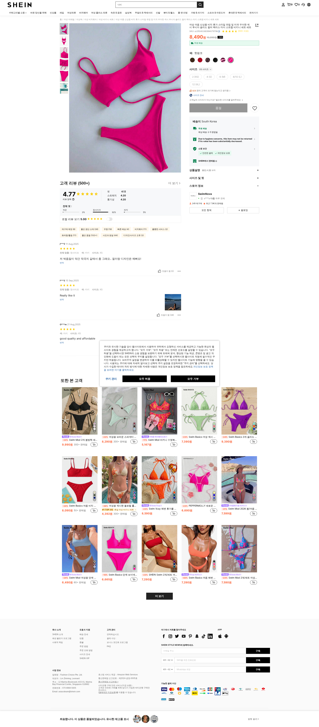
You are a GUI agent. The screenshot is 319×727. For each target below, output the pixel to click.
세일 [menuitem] (62, 12)
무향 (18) (108, 229)
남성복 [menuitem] (128, 12)
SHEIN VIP (84, 658)
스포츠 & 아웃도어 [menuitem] (216, 12)
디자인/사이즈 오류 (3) (133, 235)
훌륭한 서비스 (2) (160, 229)
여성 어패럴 (69, 19)
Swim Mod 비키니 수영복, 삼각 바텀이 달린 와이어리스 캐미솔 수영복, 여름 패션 (159, 440)
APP (220, 630)
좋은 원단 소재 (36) (89, 229)
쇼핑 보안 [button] (202, 149)
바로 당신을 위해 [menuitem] (38, 12)
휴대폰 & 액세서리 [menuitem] (237, 12)
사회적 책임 (57, 642)
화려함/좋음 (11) (69, 235)
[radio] (192, 60)
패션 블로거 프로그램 (61, 638)
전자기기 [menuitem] (253, 12)
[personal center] (283, 5)
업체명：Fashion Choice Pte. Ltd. (67, 675)
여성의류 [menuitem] (71, 12)
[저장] (254, 108)
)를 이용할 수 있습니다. (125, 692)
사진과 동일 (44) (110, 235)
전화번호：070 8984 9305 (64, 688)
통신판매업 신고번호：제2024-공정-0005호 (117, 678)
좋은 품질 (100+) (89, 235)
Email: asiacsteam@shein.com (66, 691)
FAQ (109, 646)
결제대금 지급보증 (107, 692)
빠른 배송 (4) (123, 229)
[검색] (200, 4)
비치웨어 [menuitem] (83, 12)
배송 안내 (84, 634)
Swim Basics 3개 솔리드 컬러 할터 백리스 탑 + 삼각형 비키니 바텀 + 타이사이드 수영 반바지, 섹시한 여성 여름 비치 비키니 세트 (239, 437)
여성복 (79, 19)
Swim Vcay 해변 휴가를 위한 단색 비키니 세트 (159, 508)
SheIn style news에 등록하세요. (177, 645)
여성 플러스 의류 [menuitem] (99, 12)
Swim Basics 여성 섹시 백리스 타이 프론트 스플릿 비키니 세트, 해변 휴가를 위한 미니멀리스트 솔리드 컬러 (199, 437)
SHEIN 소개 (57, 634)
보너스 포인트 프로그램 (117, 642)
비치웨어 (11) (141, 229)
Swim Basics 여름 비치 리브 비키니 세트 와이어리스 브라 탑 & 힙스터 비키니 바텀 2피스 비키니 (80, 505)
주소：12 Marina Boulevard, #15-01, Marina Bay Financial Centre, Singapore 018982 (72, 683)
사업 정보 (56, 670)
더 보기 (159, 596)
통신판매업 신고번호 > (108, 682)
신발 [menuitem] (158, 12)
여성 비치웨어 (90, 19)
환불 (82, 642)
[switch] (109, 219)
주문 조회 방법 (86, 650)
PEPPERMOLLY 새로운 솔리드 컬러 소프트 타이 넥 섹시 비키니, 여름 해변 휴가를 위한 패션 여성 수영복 (199, 505)
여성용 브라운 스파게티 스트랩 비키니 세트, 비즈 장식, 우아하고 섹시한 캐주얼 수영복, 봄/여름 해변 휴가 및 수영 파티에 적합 (120, 437)
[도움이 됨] (159, 271)
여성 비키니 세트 (106, 19)
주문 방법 (84, 646)
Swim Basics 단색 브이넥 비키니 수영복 (120, 574)
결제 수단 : (111, 638)
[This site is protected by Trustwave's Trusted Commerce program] (163, 699)
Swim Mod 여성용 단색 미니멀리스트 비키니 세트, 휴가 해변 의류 (80, 577)
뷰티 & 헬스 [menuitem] (169, 12)
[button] (303, 5)
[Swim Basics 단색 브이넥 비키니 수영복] (119, 548)
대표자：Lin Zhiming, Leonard (66, 678)
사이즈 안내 (85, 654)
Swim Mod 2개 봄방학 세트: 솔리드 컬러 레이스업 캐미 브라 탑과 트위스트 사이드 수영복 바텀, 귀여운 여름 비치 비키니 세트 (80, 440)
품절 (218, 108)
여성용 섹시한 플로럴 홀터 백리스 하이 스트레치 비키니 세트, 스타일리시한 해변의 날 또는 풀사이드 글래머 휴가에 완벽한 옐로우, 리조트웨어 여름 (120, 505)
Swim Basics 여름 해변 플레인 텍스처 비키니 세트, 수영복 (199, 577)
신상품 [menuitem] (53, 12)
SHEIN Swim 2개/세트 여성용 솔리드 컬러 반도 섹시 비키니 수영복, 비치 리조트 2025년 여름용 (159, 574)
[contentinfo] (215, 691)
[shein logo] (19, 4)
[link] (290, 4)
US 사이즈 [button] (204, 69)
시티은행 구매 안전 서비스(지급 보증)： (116, 685)
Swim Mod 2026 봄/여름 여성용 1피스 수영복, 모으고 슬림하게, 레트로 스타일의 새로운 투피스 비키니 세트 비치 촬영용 (239, 508)
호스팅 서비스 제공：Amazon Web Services (118, 674)
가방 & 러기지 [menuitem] (197, 12)
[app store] (220, 638)
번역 (62, 263)
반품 (82, 638)
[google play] (226, 638)
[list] (187, 636)
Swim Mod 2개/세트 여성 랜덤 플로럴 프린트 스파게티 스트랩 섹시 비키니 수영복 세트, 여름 (239, 577)
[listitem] (80, 419)
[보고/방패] (179, 271)
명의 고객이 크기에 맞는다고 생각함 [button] (210, 90)
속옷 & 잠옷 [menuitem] (116, 12)
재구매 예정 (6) (68, 229)
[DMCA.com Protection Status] (171, 699)
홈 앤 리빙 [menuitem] (183, 12)
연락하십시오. (113, 634)
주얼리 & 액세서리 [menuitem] (144, 12)
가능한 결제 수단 (168, 683)
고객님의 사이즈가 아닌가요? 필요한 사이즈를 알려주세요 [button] (215, 100)
